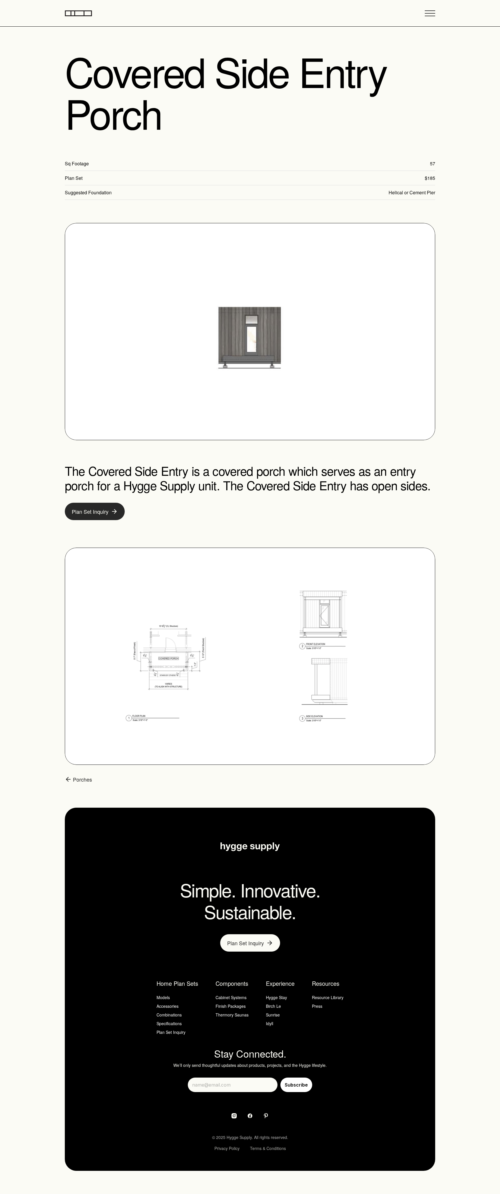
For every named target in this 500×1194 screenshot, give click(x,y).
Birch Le (273, 1006)
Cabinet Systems (231, 997)
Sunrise (273, 1015)
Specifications (169, 1023)
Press (317, 1006)
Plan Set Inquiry (171, 1032)
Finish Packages (231, 1006)
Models (163, 997)
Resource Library (327, 997)
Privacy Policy (227, 1148)
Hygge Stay (276, 997)
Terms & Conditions (268, 1148)
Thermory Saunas (232, 1015)
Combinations (169, 1015)
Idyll (269, 1023)
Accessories (168, 1006)
